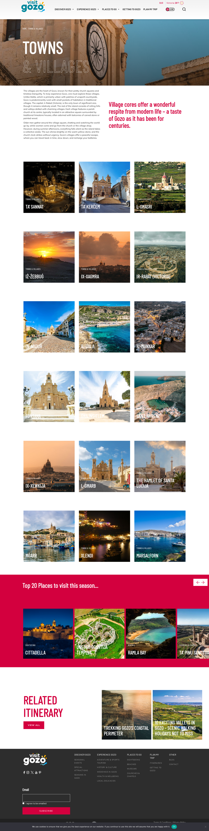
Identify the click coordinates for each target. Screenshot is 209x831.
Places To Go (109, 9)
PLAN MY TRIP (150, 9)
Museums (132, 769)
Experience (86, 9)
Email (25, 789)
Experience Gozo (106, 754)
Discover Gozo (82, 754)
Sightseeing (133, 760)
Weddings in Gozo (107, 772)
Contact (173, 764)
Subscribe (46, 810)
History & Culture (107, 767)
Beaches (131, 764)
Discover (63, 9)
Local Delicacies (106, 781)
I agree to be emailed (36, 803)
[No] (205, 826)
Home (24, 28)
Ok (174, 826)
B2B (161, 2)
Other (172, 754)
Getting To (131, 9)
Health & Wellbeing (108, 776)
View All (34, 725)
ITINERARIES (156, 763)
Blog (171, 760)
